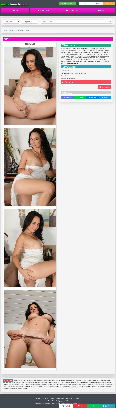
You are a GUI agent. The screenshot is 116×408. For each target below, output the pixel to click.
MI (81, 406)
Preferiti (101, 10)
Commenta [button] (105, 87)
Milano (27, 30)
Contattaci (77, 398)
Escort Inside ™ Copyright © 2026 (58, 401)
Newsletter (109, 3)
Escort (11, 30)
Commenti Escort (44, 10)
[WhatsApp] (94, 406)
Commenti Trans (73, 10)
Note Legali (69, 398)
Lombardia (19, 30)
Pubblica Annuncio (67, 3)
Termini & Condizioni (42, 398)
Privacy (52, 398)
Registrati (96, 3)
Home (16, 10)
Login (84, 3)
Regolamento (60, 398)
